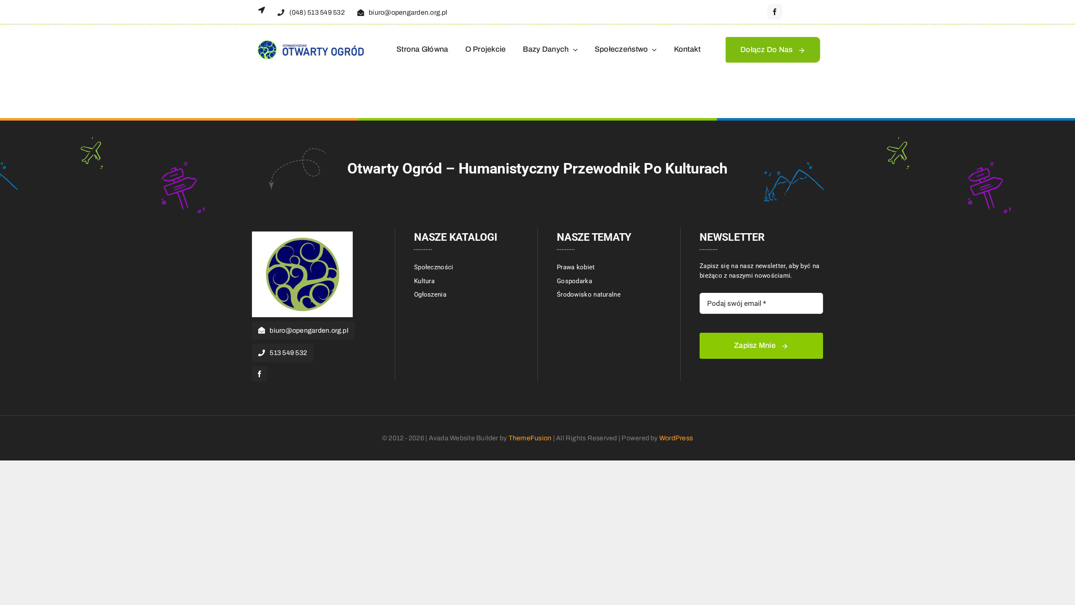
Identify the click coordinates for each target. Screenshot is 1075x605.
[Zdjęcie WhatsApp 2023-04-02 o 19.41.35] (302, 234)
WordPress (676, 438)
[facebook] (774, 11)
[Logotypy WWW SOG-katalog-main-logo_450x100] (310, 40)
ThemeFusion (530, 438)
